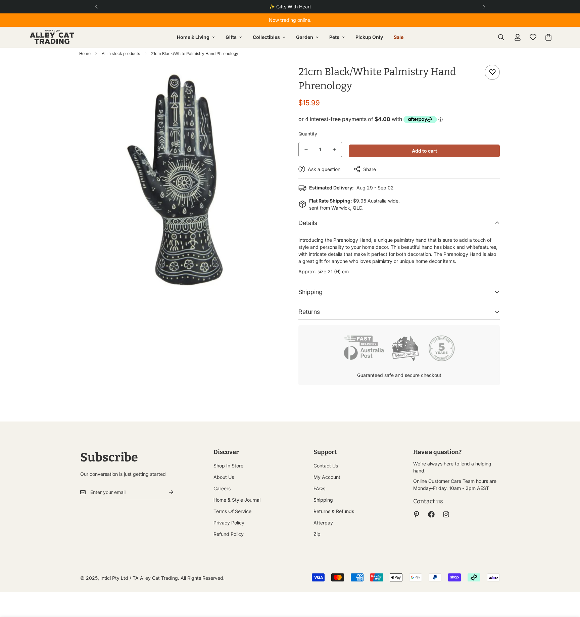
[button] (548, 37)
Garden (304, 37)
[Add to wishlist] (492, 72)
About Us (223, 477)
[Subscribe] (166, 492)
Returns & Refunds (333, 511)
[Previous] (96, 6)
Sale (398, 37)
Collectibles (266, 37)
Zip (317, 534)
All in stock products (121, 53)
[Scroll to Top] (567, 580)
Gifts (231, 37)
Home (85, 53)
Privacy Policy (228, 522)
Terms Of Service (232, 511)
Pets (334, 37)
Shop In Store (228, 465)
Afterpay (323, 522)
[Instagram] (446, 514)
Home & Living (193, 37)
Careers (222, 488)
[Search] (501, 37)
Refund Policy (228, 534)
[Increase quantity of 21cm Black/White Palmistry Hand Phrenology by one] (334, 149)
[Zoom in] (267, 79)
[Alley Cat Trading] (52, 37)
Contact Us (325, 465)
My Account (326, 477)
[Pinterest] (416, 514)
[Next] (483, 6)
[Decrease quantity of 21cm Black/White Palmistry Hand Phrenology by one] (306, 149)
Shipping (323, 500)
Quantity (307, 133)
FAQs (319, 488)
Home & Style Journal (236, 500)
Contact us (428, 501)
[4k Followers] (431, 514)
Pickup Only (369, 37)
